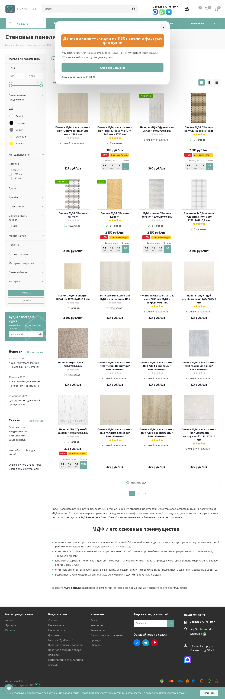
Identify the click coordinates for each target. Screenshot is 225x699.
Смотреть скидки (112, 67)
